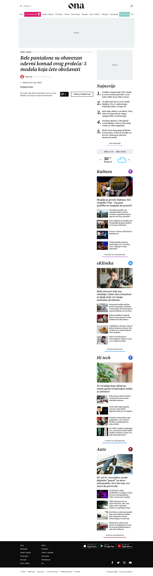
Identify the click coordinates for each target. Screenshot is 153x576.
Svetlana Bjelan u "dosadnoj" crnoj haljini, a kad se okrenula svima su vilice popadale (114, 123)
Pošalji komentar (82, 94)
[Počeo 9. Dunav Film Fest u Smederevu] (102, 235)
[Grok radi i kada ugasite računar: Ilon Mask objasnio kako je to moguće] (102, 410)
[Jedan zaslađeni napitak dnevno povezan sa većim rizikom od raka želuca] (102, 318)
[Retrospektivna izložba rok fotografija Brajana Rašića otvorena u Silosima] (102, 224)
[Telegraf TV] (130, 562)
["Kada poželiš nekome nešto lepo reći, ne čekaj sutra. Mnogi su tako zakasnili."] (102, 245)
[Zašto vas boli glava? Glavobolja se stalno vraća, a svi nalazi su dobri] (102, 340)
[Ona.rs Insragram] (124, 562)
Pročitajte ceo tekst (31, 82)
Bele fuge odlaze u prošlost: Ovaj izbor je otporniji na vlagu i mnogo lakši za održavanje (114, 113)
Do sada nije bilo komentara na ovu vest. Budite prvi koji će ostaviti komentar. (38, 94)
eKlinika (105, 263)
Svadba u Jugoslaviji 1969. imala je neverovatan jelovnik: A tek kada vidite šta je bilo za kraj (114, 94)
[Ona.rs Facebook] (112, 562)
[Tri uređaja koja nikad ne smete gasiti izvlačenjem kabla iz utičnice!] (115, 373)
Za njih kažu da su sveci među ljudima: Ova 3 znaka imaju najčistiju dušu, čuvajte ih (113, 104)
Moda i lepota (25, 52)
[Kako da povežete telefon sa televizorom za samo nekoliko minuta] (102, 399)
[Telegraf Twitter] (118, 562)
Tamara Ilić (28, 77)
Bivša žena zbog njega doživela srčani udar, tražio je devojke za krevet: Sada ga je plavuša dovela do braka (114, 134)
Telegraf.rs (27, 6)
